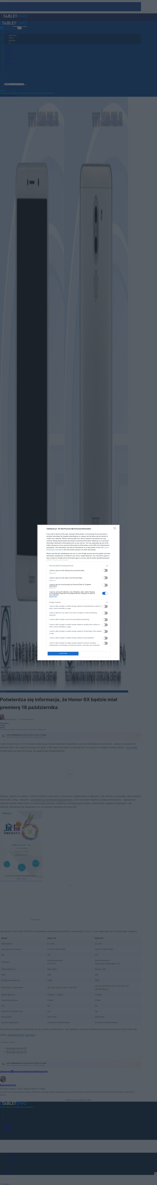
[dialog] (78, 592)
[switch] (105, 570)
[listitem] (78, 566)
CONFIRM (63, 653)
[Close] (115, 529)
